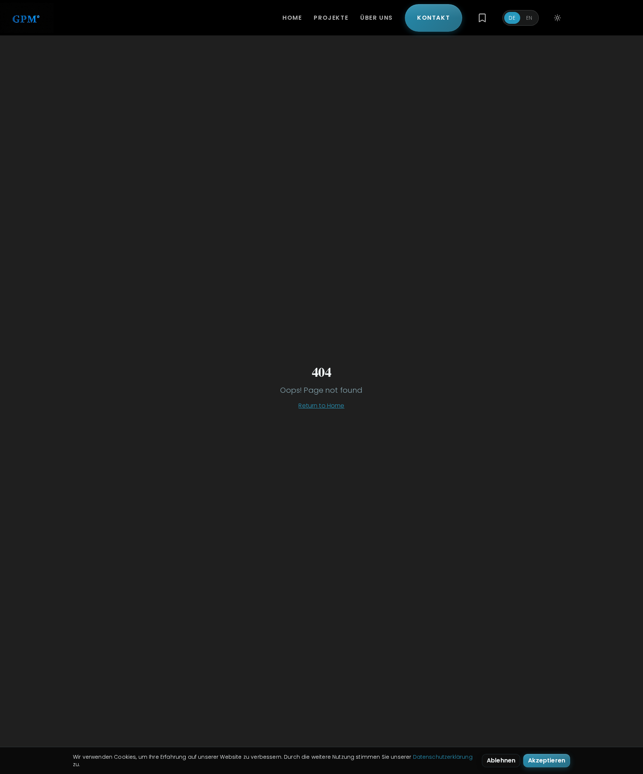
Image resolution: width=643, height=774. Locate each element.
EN (529, 18)
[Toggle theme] (557, 18)
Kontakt (433, 17)
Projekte (331, 17)
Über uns (376, 17)
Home (292, 17)
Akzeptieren (546, 760)
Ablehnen (501, 760)
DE (512, 18)
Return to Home (321, 405)
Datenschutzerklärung (443, 757)
